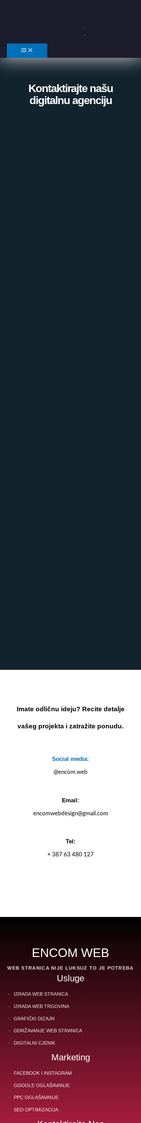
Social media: (70, 759)
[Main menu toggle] (27, 50)
